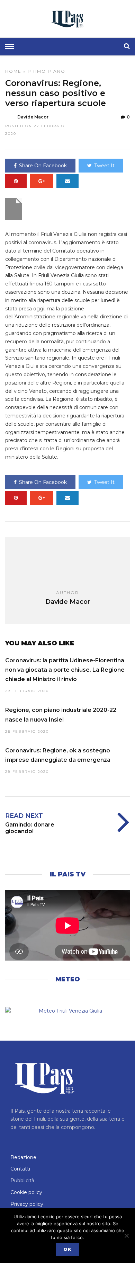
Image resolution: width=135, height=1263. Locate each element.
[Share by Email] (67, 181)
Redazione (23, 1157)
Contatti (20, 1169)
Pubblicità (22, 1180)
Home (13, 71)
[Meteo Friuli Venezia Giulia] (67, 1011)
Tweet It (104, 165)
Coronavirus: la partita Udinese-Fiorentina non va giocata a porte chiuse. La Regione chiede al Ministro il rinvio (65, 669)
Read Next (24, 816)
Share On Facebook (43, 165)
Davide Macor (32, 117)
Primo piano (46, 71)
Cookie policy (26, 1192)
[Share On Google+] (41, 181)
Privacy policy (26, 1204)
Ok (67, 1249)
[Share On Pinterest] (16, 181)
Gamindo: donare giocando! (29, 827)
